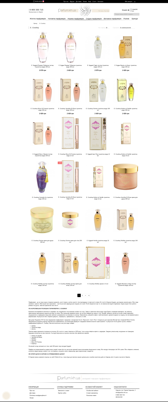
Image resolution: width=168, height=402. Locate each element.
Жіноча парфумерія (38, 19)
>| (88, 295)
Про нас (66, 1)
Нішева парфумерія (76, 19)
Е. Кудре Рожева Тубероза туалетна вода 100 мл (70, 66)
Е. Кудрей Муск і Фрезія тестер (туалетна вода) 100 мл (42, 154)
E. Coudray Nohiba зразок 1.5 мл (98, 284)
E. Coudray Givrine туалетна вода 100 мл (98, 109)
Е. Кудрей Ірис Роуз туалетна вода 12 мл (98, 154)
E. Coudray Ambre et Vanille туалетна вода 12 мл (98, 198)
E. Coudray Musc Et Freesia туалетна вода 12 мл (70, 154)
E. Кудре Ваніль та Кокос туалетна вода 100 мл (125, 66)
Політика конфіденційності (38, 395)
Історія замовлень (92, 393)
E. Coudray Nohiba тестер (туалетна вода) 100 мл (42, 284)
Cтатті (94, 1)
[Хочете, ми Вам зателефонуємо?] (6, 395)
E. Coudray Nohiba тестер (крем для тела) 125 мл (70, 284)
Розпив (126, 19)
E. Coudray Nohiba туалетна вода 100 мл (126, 241)
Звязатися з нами (63, 390)
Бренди (135, 19)
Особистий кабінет (92, 390)
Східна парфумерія (94, 19)
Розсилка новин (91, 395)
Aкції (89, 1)
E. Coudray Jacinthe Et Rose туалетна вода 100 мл (70, 109)
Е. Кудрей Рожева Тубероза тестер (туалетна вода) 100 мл (42, 66)
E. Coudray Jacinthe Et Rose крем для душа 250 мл (126, 198)
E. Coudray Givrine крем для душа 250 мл (42, 241)
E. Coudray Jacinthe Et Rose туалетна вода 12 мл (70, 197)
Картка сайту (62, 393)
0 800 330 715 (36, 10)
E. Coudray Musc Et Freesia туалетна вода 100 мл (42, 109)
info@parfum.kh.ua (121, 392)
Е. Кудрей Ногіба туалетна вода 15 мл (98, 241)
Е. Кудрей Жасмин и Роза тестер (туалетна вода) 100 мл (125, 284)
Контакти (100, 1)
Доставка (78, 1)
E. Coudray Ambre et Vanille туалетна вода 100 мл (125, 109)
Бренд (35, 23)
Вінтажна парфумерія (112, 19)
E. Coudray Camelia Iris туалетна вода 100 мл (42, 198)
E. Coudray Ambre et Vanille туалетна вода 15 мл (125, 154)
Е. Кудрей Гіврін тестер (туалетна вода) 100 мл (98, 66)
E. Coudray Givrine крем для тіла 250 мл (70, 241)
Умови (85, 1)
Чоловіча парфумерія (57, 19)
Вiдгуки (72, 1)
